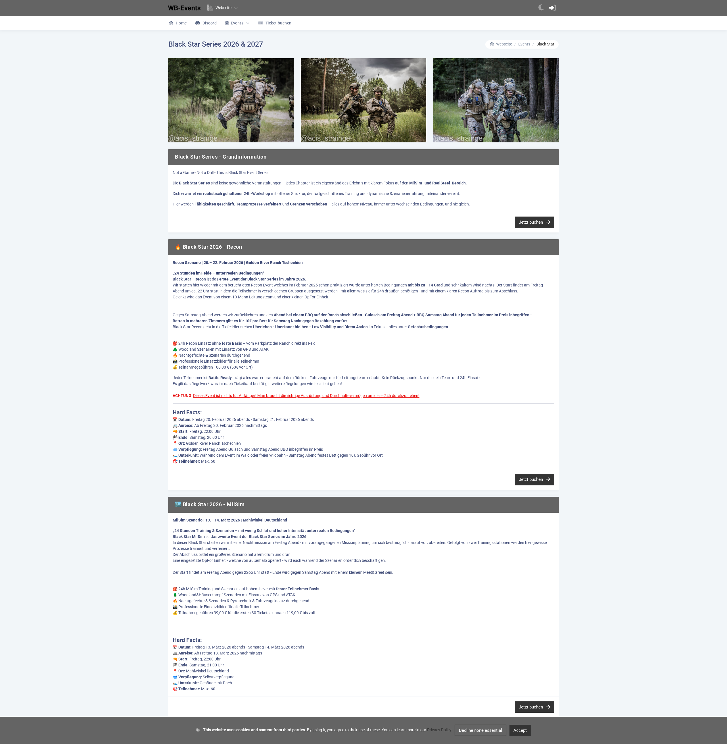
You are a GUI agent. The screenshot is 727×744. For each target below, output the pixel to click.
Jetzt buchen (531, 222)
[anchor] (541, 8)
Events (524, 44)
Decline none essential (480, 730)
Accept (520, 730)
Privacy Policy (439, 730)
